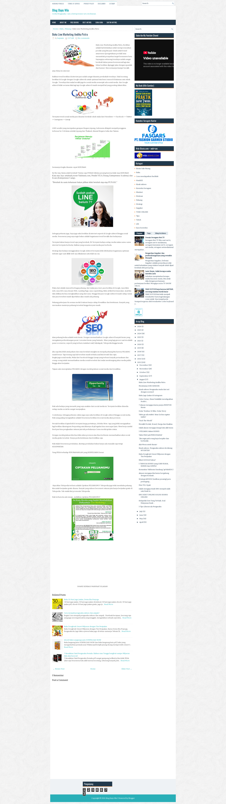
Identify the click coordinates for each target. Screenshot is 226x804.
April (141, 522)
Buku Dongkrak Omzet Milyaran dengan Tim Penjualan (85, 626)
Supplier (139, 208)
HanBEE (139, 180)
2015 (139, 362)
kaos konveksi (142, 228)
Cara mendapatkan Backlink (147, 176)
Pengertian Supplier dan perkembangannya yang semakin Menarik (158, 255)
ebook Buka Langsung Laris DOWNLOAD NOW (82, 640)
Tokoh (138, 220)
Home (54, 22)
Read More (108, 604)
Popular (139, 233)
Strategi (139, 204)
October (142, 372)
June (141, 515)
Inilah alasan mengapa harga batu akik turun (156, 428)
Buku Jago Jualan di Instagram (150, 395)
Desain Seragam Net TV (155, 237)
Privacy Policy (89, 3)
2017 (139, 355)
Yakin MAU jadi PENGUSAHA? (150, 435)
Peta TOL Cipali (145, 485)
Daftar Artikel (112, 22)
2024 (139, 334)
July (140, 511)
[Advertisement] (92, 565)
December (143, 365)
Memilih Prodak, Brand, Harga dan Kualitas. (156, 424)
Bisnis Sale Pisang (143, 168)
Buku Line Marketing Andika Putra (70, 34)
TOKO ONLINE (142, 212)
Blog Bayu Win (60, 10)
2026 (139, 326)
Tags (149, 233)
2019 (139, 348)
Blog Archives (160, 233)
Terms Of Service (74, 3)
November (143, 369)
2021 (139, 341)
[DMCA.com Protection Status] (139, 316)
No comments (83, 38)
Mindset (139, 192)
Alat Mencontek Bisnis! (148, 445)
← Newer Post (58, 669)
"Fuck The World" (145, 421)
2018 (139, 352)
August (142, 379)
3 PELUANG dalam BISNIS (149, 431)
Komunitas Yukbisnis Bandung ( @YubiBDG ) (156, 470)
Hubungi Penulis (58, 3)
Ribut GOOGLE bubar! (147, 460)
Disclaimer (101, 3)
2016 (139, 359)
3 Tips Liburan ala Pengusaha (150, 507)
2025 (139, 330)
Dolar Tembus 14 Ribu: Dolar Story (152, 411)
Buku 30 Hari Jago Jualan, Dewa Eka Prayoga (81, 599)
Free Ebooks (74, 22)
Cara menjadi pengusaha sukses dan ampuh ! (82, 613)
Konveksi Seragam (143, 188)
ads (137, 224)
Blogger (131, 798)
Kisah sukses (141, 184)
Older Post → (126, 669)
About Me (63, 22)
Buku (62, 29)
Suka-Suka (99, 22)
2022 (139, 337)
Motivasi (139, 196)
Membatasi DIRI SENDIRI (149, 386)
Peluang (68, 29)
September (144, 376)
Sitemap (112, 3)
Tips (138, 216)
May (141, 519)
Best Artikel (87, 22)
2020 (139, 344)
